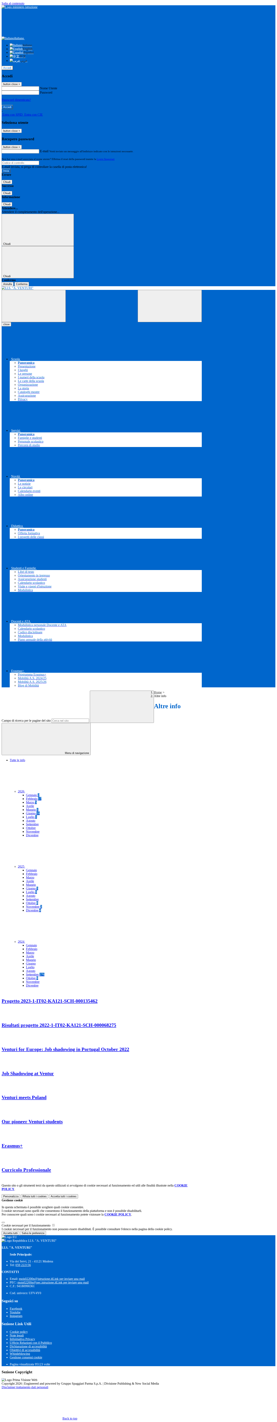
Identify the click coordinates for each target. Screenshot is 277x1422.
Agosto (30, 820)
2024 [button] (21, 941)
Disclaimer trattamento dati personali (25, 1387)
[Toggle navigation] (34, 306)
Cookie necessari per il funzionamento (26, 1225)
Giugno (33, 813)
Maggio (32, 809)
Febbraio (33, 798)
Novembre (33, 831)
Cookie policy (19, 1331)
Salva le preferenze (33, 1233)
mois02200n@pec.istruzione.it (53, 1282)
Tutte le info (17, 760)
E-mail (44, 151)
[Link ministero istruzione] (20, 7)
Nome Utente (48, 88)
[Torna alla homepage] (102, 288)
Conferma (21, 284)
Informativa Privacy (22, 1339)
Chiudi (7, 182)
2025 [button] (21, 866)
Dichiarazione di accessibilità (28, 1346)
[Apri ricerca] (170, 306)
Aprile (30, 806)
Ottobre (31, 828)
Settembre (32, 824)
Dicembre (32, 835)
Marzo (31, 802)
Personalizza (10, 1196)
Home (158, 692)
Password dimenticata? (16, 99)
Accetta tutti (63, 1196)
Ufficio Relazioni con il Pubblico (31, 1342)
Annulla (7, 284)
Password (46, 92)
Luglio (31, 817)
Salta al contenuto (13, 3)
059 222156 (23, 1265)
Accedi (7, 67)
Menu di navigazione (76, 753)
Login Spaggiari (106, 159)
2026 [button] (21, 791)
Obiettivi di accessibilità (25, 1350)
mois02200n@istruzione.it (52, 1279)
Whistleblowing (20, 1353)
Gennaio (32, 795)
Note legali (17, 1335)
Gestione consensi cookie (26, 1357)
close (6, 324)
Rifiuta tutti (35, 1196)
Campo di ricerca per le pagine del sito (26, 720)
